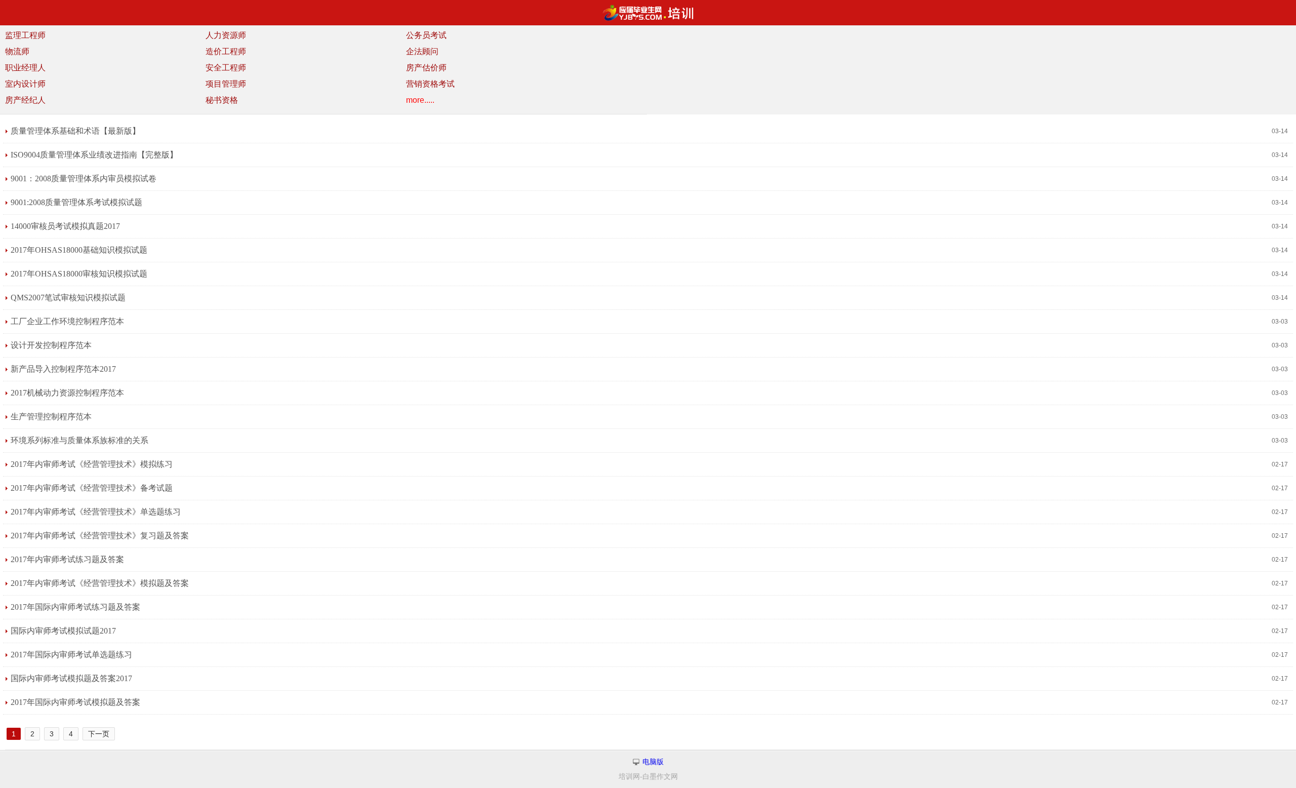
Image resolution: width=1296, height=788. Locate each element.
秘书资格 (222, 100)
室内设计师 (25, 84)
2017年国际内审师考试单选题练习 (71, 654)
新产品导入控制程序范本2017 (63, 369)
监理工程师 (25, 35)
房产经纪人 (25, 100)
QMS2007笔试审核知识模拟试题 (68, 297)
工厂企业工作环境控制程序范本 (67, 321)
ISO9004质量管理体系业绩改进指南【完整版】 (94, 154)
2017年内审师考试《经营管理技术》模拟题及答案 (100, 583)
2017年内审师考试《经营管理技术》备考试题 (92, 488)
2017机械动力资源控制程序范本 (67, 392)
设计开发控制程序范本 (51, 345)
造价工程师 (226, 51)
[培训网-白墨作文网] (648, 12)
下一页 (98, 734)
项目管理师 (226, 84)
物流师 (17, 51)
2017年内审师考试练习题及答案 (67, 559)
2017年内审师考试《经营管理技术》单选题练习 (96, 511)
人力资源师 (226, 35)
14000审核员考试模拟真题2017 (65, 226)
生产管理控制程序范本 (51, 416)
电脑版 (653, 762)
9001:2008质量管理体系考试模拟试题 (76, 202)
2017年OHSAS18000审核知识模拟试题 (79, 273)
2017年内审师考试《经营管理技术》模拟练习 (92, 464)
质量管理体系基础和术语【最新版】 (75, 131)
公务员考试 (426, 35)
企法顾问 (422, 51)
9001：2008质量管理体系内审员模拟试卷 (83, 178)
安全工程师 (226, 67)
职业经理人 (25, 67)
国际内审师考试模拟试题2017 (63, 630)
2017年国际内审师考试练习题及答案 (75, 607)
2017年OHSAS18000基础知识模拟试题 (79, 250)
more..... (420, 100)
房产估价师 (426, 67)
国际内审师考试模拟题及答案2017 (71, 678)
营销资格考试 (430, 84)
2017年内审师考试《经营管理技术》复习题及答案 (100, 535)
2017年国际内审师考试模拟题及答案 (75, 702)
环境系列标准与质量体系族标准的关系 (79, 440)
